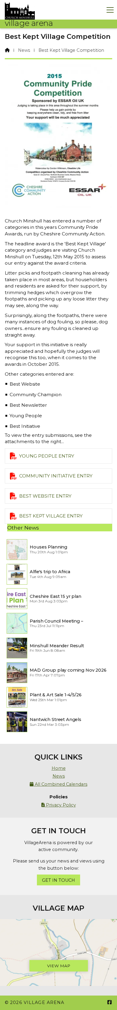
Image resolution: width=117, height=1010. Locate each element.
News (24, 50)
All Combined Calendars (58, 784)
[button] (110, 9)
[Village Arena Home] (20, 10)
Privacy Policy (58, 805)
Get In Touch (58, 880)
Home (59, 768)
